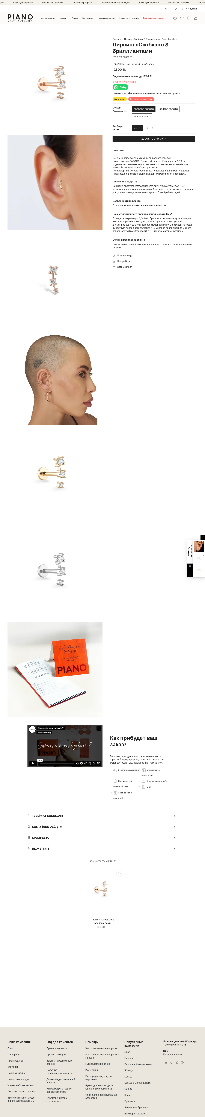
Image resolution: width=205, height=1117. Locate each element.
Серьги (128, 1089)
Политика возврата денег (22, 1091)
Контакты (13, 1066)
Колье (127, 1095)
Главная (117, 39)
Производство (15, 1060)
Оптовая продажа (173, 1054)
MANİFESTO (40, 837)
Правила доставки (57, 1048)
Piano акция (91, 1070)
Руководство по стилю (97, 1063)
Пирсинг (129, 1058)
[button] (48, 18)
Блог (127, 1052)
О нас (11, 1048)
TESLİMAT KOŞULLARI (47, 816)
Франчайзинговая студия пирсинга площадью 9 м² (21, 1099)
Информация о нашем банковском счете (59, 1090)
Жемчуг (128, 1070)
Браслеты (129, 1101)
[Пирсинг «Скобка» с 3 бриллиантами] (103, 892)
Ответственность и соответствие (57, 1099)
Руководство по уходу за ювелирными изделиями (99, 1087)
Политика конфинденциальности (59, 1071)
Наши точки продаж (19, 1079)
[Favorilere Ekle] (120, 873)
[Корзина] (195, 18)
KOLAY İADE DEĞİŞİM (47, 826)
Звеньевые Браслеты (136, 1107)
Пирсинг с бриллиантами (138, 1064)
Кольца (128, 1076)
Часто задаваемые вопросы (101, 1048)
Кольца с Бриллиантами (137, 1082)
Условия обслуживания (21, 1085)
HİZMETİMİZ (40, 848)
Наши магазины (16, 1073)
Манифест (13, 1054)
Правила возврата (57, 1054)
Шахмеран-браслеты (136, 1113)
